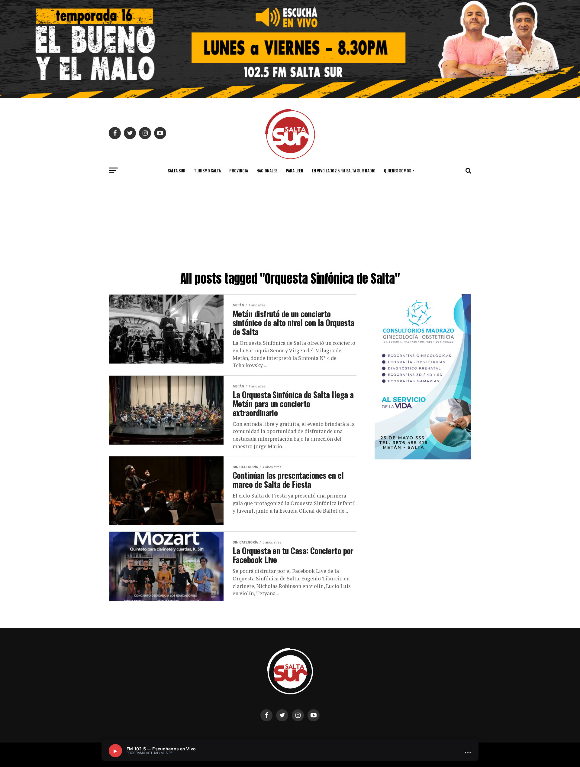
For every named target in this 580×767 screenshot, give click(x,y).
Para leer (294, 170)
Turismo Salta (207, 170)
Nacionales (266, 170)
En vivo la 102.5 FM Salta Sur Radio (343, 170)
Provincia (238, 170)
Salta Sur (176, 170)
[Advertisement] (290, 223)
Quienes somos (397, 170)
